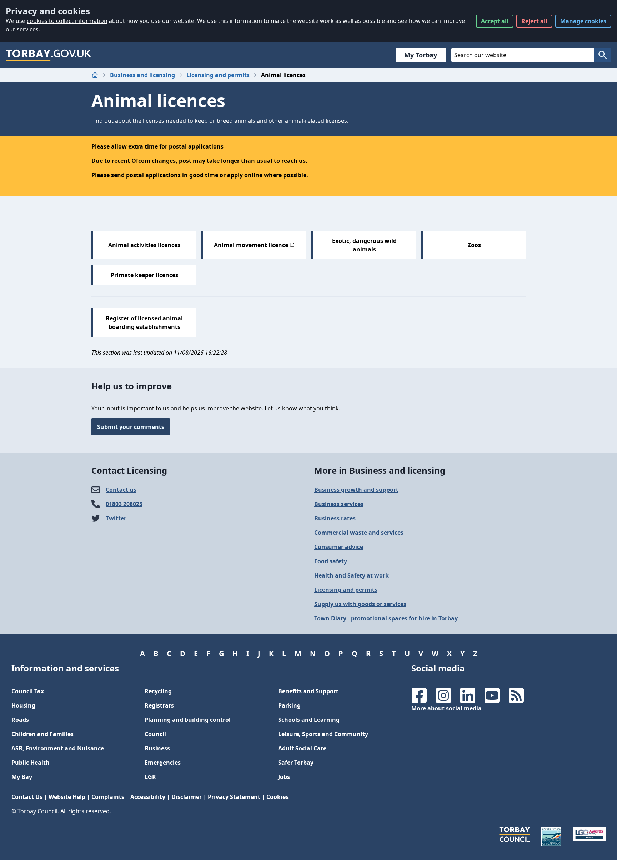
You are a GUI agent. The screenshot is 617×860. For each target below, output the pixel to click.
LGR (150, 777)
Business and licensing (142, 75)
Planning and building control (188, 720)
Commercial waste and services (358, 532)
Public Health (30, 762)
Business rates (335, 518)
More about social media (446, 708)
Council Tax (27, 691)
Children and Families (42, 734)
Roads (20, 720)
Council (155, 734)
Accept (494, 21)
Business (157, 748)
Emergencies (163, 762)
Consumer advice (338, 547)
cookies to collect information (67, 21)
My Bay (21, 777)
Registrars (159, 705)
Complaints (107, 797)
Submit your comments (130, 427)
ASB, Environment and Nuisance (57, 748)
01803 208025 (124, 504)
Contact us (121, 490)
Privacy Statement (234, 797)
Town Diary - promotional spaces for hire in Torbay (386, 618)
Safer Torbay (295, 762)
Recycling (158, 691)
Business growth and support (356, 490)
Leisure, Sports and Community (323, 734)
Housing (23, 705)
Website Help (67, 797)
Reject (534, 21)
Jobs (284, 777)
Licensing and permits (218, 75)
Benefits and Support (308, 691)
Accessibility (147, 797)
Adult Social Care (302, 748)
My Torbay (420, 55)
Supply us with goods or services (360, 604)
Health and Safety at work (351, 575)
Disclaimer (186, 797)
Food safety (330, 561)
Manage (583, 21)
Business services (338, 504)
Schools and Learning (309, 720)
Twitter (116, 518)
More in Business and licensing (379, 470)
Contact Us (26, 797)
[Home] (95, 75)
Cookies (277, 797)
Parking (289, 705)
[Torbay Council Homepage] (48, 55)
